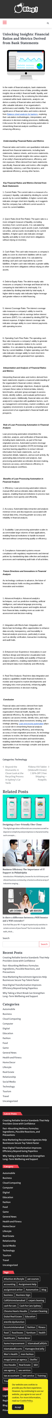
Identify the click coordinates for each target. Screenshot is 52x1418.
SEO (36, 1365)
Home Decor (9, 1062)
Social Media (9, 1081)
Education (8, 1033)
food (6, 1332)
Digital (6, 1028)
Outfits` (34, 1359)
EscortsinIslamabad (14, 1327)
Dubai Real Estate (13, 1316)
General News (10, 1052)
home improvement (14, 1343)
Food (5, 1043)
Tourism (7, 1091)
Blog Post (8, 1405)
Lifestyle (7, 1067)
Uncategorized (10, 1101)
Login (5, 1395)
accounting (9, 1284)
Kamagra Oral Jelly (34, 1348)
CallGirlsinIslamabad (14, 1300)
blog (44, 1289)
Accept (18, 1407)
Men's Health (11, 1354)
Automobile (9, 1009)
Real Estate (8, 1072)
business (8, 1295)
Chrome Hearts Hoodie (15, 1311)
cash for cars (10, 1305)
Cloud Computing (12, 1018)
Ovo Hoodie (10, 1365)
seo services (24, 1370)
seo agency (9, 1370)
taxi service (28, 1375)
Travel (6, 1096)
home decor (24, 1338)
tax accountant (11, 1375)
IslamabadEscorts (13, 1348)
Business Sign (23, 1295)
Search (6, 938)
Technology (21, 759)
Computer (8, 1023)
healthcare (9, 1338)
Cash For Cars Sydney (30, 1305)
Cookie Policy (26, 1400)
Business (7, 1014)
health (42, 1332)
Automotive (32, 1289)
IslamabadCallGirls (37, 1343)
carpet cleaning (36, 1300)
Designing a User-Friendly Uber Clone (22, 824)
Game (6, 1047)
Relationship (9, 1077)
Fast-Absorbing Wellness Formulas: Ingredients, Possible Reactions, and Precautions (21, 968)
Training (41, 1375)
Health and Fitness (12, 1057)
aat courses (33, 1279)
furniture (31, 1332)
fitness (41, 1327)
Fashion (7, 1038)
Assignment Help (27, 1284)
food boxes (17, 1332)
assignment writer (13, 1289)
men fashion (27, 1354)
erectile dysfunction (14, 1322)
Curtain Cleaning (38, 1311)
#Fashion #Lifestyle (14, 1279)
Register (7, 1400)
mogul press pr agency (15, 1359)
